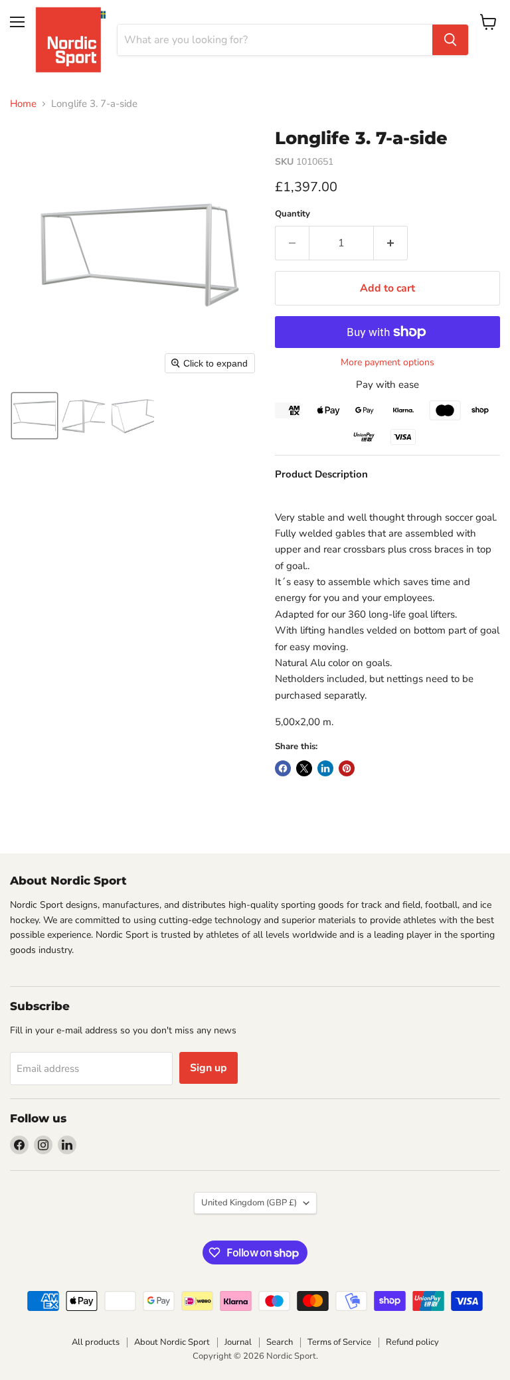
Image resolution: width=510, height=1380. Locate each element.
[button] (34, 415)
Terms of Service (339, 1342)
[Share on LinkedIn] (325, 768)
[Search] (450, 40)
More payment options (387, 362)
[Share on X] (304, 768)
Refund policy (412, 1342)
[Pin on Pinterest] (347, 768)
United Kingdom (249, 1203)
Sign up (208, 1068)
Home (23, 104)
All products (96, 1342)
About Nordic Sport (172, 1342)
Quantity (292, 214)
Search (279, 1342)
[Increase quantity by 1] (391, 243)
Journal (238, 1342)
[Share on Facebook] (283, 768)
